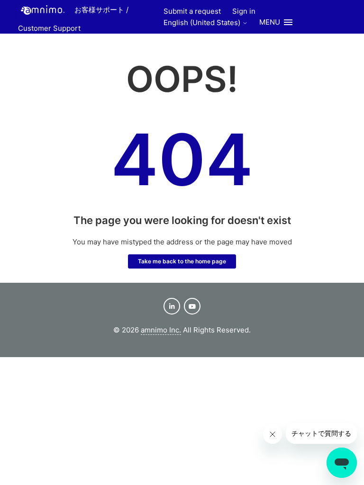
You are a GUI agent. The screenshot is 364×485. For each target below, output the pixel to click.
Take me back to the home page (182, 261)
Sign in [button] (243, 11)
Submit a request (192, 11)
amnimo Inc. (161, 329)
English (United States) (203, 22)
